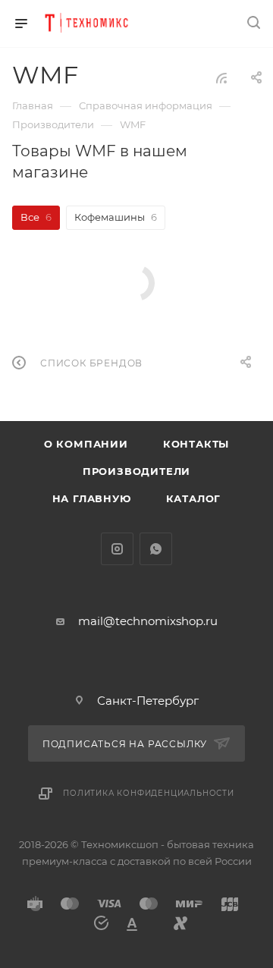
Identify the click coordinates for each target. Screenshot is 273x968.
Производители (136, 471)
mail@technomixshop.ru (148, 621)
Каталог (193, 498)
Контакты (196, 444)
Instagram (117, 549)
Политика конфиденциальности (148, 793)
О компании (86, 444)
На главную (91, 498)
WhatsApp (156, 549)
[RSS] (221, 78)
